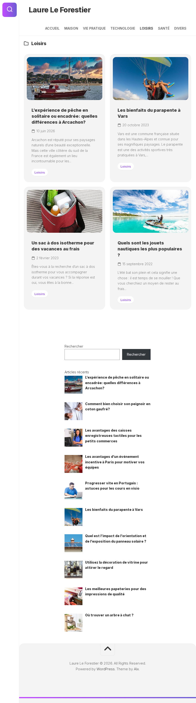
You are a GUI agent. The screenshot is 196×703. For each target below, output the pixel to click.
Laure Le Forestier (60, 9)
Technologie (122, 28)
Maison (71, 28)
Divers (180, 28)
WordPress (106, 669)
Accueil (52, 28)
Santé (163, 28)
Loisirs (146, 28)
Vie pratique (94, 28)
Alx (136, 669)
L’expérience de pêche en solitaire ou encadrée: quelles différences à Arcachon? (65, 116)
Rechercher (74, 346)
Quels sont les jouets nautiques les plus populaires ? (150, 248)
